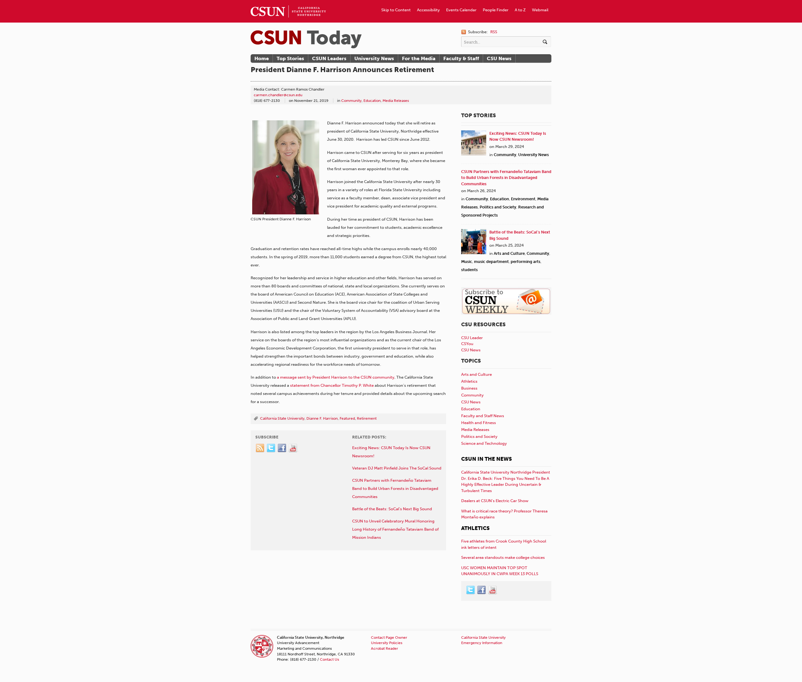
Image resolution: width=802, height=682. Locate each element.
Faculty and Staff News (482, 415)
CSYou (467, 343)
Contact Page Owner (389, 637)
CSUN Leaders (329, 58)
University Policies (386, 643)
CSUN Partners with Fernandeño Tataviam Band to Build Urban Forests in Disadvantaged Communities (506, 177)
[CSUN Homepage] (288, 2)
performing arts (525, 261)
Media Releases (396, 100)
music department (491, 261)
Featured (347, 418)
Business (469, 388)
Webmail (540, 10)
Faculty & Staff (461, 58)
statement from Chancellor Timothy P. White (332, 385)
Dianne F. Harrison (322, 418)
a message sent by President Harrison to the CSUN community (335, 377)
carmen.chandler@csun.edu (278, 95)
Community (351, 100)
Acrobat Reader (384, 648)
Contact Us (329, 659)
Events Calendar (461, 10)
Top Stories (290, 58)
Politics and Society (498, 207)
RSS (493, 31)
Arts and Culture (509, 253)
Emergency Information (481, 643)
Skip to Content (396, 10)
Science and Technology (484, 443)
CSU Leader (472, 337)
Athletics (469, 381)
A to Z (520, 10)
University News (374, 58)
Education (372, 100)
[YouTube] (293, 448)
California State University (282, 418)
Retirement (367, 418)
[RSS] (260, 448)
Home (261, 58)
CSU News (499, 58)
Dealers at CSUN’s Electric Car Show (495, 500)
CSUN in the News (486, 459)
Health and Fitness (478, 422)
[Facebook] (282, 448)
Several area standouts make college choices (503, 557)
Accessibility (428, 10)
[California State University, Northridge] (306, 39)
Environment (523, 199)
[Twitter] (271, 448)
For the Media (418, 58)
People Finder (495, 10)
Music (466, 261)
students (469, 269)
